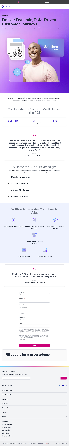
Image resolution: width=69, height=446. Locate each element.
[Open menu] (66, 6)
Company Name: (23, 304)
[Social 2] (5, 385)
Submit (34, 345)
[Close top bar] (66, 2)
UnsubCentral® (32, 443)
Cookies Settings (40, 443)
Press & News (6, 427)
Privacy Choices (13, 443)
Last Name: (22, 298)
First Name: (22, 292)
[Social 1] (3, 385)
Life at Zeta (5, 433)
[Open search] (63, 6)
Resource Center (7, 424)
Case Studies (6, 430)
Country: (21, 323)
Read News (47, 1)
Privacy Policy (31, 337)
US (48, 443)
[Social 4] (11, 385)
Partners (5, 421)
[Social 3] (8, 385)
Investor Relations (7, 436)
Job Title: (21, 311)
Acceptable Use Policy (22, 443)
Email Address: (22, 317)
